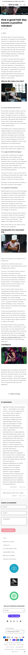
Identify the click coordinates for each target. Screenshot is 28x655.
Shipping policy (19, 647)
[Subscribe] (23, 610)
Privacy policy (20, 644)
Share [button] (4, 33)
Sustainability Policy (9, 552)
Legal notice (15, 651)
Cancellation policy (9, 649)
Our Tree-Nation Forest (10, 548)
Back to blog (15, 394)
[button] (3, 4)
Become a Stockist (8, 541)
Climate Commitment (9, 559)
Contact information (20, 649)
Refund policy (12, 644)
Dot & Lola (13, 642)
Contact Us (6, 545)
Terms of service (10, 647)
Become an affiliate (9, 555)
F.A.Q (4, 538)
